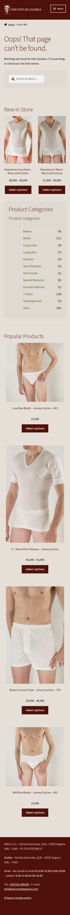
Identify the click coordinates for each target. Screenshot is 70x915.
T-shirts (28, 294)
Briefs (27, 238)
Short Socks (30, 273)
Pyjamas (28, 259)
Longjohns (29, 252)
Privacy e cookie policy (17, 897)
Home (11, 24)
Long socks (30, 245)
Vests (26, 308)
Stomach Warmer (34, 287)
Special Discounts (34, 280)
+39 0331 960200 (19, 884)
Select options (18, 189)
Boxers (27, 231)
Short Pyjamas (32, 266)
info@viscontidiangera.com (21, 889)
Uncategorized (32, 301)
